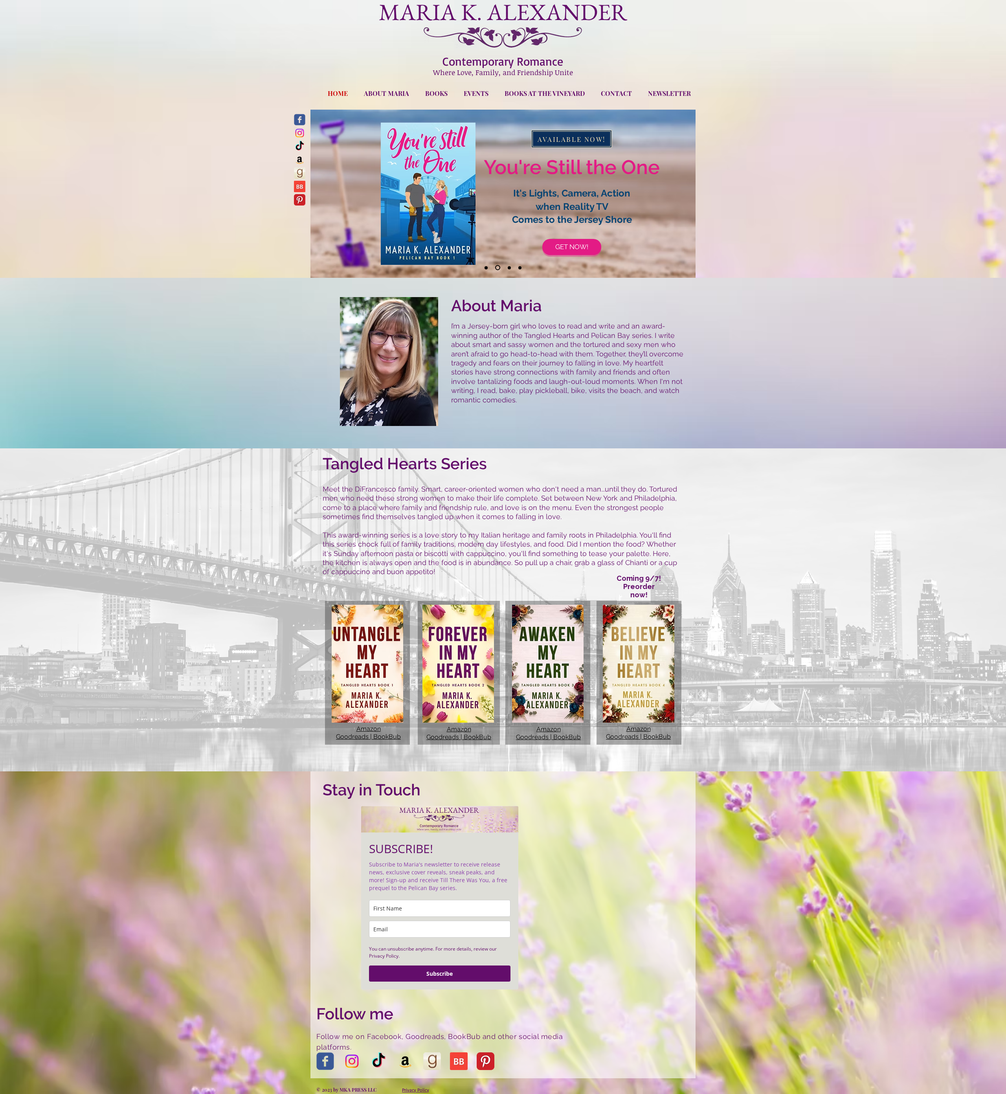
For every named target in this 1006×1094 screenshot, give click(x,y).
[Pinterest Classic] (299, 200)
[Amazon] (299, 159)
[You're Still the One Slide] (496, 267)
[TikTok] (299, 146)
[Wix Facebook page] (299, 119)
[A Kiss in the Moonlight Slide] (519, 267)
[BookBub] (299, 186)
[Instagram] (299, 133)
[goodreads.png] (299, 173)
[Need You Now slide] (508, 267)
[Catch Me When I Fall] (486, 267)
